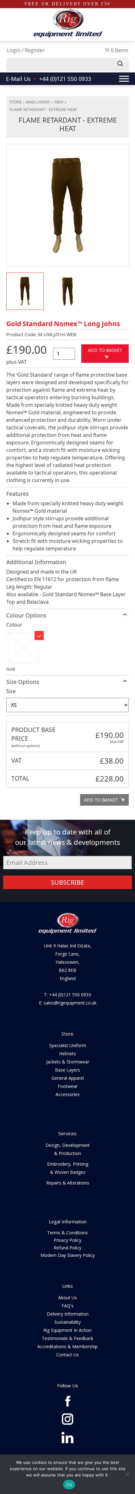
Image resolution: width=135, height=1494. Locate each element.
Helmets (67, 1054)
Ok (69, 1484)
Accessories (68, 1094)
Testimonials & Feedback (67, 1338)
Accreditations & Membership (67, 1346)
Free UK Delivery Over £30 (67, 4)
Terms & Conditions (67, 1233)
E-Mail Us (18, 78)
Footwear (68, 1086)
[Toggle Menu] (124, 79)
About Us (67, 1298)
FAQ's (67, 1306)
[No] (127, 1474)
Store (15, 102)
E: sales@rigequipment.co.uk (67, 1003)
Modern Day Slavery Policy (67, 1255)
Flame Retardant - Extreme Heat (43, 109)
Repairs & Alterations (67, 1183)
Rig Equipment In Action (67, 1330)
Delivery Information (68, 1314)
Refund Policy (67, 1248)
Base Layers (38, 102)
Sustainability (67, 1322)
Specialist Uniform (67, 1045)
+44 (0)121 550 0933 (65, 78)
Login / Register (26, 50)
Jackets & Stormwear (67, 1062)
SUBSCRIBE (67, 882)
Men (58, 102)
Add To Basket (105, 350)
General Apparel (67, 1078)
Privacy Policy (67, 1240)
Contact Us (67, 1355)
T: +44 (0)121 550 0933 (67, 995)
